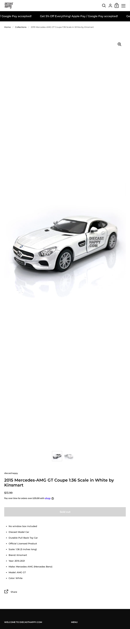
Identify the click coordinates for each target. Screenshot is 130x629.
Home (7, 27)
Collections (20, 27)
